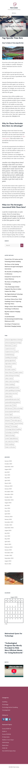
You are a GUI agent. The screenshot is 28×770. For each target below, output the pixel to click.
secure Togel (8, 414)
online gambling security (11, 387)
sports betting (18, 423)
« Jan (6, 624)
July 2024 (7, 505)
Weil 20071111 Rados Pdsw (9, 751)
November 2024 (9, 494)
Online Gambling (9, 384)
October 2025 (8, 464)
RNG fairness (8, 408)
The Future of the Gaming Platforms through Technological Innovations (14, 267)
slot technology (9, 423)
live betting (8, 366)
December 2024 (9, 491)
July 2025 (7, 472)
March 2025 (8, 483)
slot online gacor (16, 420)
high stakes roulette (10, 363)
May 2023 (7, 538)
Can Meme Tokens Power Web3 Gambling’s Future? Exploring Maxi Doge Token (13, 301)
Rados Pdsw (5, 745)
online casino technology (12, 381)
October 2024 (8, 497)
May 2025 (7, 477)
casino (14, 345)
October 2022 (8, 555)
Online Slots (8, 396)
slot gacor (7, 420)
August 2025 (8, 469)
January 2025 (8, 488)
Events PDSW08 (6, 734)
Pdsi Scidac (14, 8)
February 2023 (8, 547)
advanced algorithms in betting (13, 339)
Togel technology (9, 435)
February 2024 (8, 516)
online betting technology (12, 375)
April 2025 (7, 480)
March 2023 (8, 544)
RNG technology (18, 408)
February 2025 (8, 486)
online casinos (9, 378)
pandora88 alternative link (12, 399)
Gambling (4, 701)
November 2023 (9, 522)
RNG (14, 405)
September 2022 (9, 558)
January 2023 (8, 550)
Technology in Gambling (11, 432)
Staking (7, 426)
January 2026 (8, 461)
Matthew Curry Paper (8, 739)
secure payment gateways (12, 411)
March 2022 (8, 563)
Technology (14, 426)
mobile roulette (18, 372)
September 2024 (9, 500)
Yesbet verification (10, 447)
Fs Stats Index (5, 737)
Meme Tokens (9, 372)
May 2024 (7, 511)
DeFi (17, 351)
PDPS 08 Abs (5, 742)
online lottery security (11, 393)
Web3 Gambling (9, 444)
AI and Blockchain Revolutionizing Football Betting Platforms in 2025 (13, 319)
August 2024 (8, 502)
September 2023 (9, 527)
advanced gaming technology (13, 342)
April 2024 (7, 513)
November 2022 (9, 552)
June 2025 (7, 475)
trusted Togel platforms (11, 438)
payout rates (8, 405)
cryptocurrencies (10, 348)
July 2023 (7, 533)
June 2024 (7, 508)
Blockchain (8, 345)
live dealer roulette (10, 369)
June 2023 (7, 536)
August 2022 (8, 561)
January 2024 (8, 519)
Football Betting (9, 354)
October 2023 (8, 525)
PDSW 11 (4, 731)
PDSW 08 (4, 748)
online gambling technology (12, 390)
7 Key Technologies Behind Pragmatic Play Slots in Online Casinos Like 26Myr (13, 289)
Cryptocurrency (9, 351)
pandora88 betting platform (12, 402)
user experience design (11, 441)
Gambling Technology (11, 357)
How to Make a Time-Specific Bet (13, 43)
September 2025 (9, 466)
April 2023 (7, 541)
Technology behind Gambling (10, 707)
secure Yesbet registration (12, 417)
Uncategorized (6, 710)
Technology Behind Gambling (13, 429)
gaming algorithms (10, 360)
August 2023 (8, 530)
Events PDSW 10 (6, 728)
